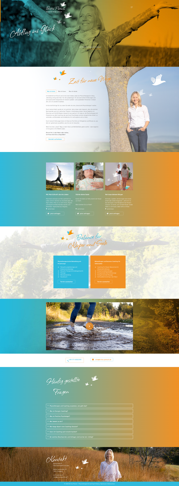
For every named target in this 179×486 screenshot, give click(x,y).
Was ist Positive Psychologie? (60, 416)
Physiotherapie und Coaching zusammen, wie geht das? (68, 406)
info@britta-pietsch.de (60, 477)
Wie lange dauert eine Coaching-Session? (64, 427)
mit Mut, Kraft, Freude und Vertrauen (85, 47)
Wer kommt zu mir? (56, 421)
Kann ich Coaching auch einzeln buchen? (63, 432)
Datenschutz (111, 484)
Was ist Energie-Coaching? (59, 411)
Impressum (103, 484)
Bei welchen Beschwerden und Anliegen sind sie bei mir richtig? (71, 437)
